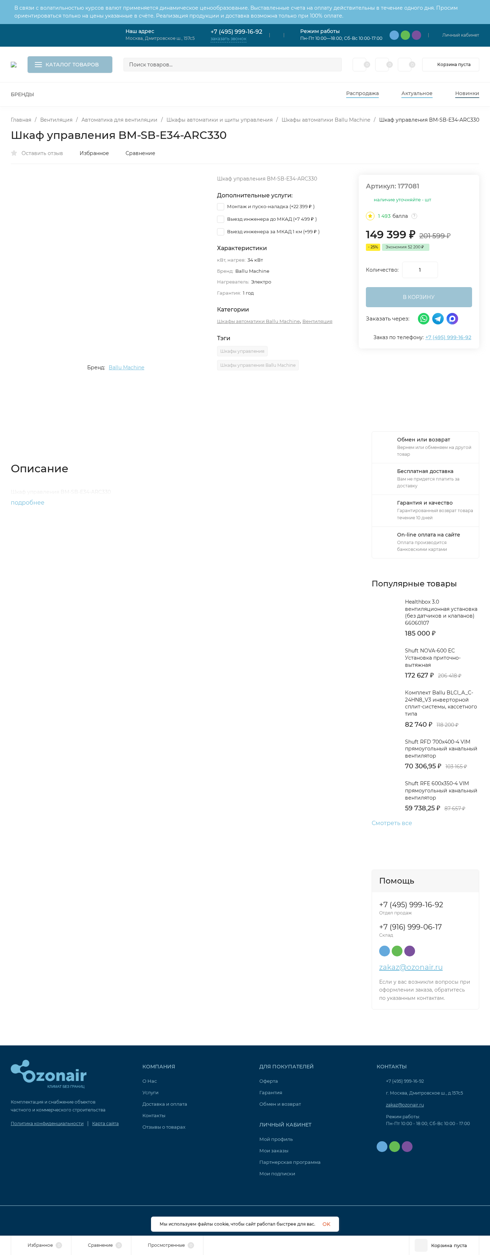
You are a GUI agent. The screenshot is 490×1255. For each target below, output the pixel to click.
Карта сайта (105, 1123)
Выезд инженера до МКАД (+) (271, 219)
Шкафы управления (242, 351)
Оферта (268, 1081)
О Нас (149, 1081)
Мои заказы (273, 1150)
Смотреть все (392, 823)
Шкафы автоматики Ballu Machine (326, 119)
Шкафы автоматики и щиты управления (219, 119)
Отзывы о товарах (163, 1127)
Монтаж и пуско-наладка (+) (270, 206)
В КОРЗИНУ (419, 297)
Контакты (153, 1115)
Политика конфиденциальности (47, 1123)
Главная (21, 119)
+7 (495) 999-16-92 (236, 31)
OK (326, 1224)
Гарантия (270, 1092)
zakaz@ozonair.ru (411, 967)
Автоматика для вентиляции (119, 119)
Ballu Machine (126, 367)
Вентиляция (56, 119)
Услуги (150, 1092)
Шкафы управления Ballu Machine (258, 365)
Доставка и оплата (164, 1104)
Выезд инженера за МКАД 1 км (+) (273, 231)
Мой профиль (276, 1139)
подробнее (28, 502)
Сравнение (140, 153)
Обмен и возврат (280, 1104)
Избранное (94, 153)
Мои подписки (277, 1173)
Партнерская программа (290, 1162)
